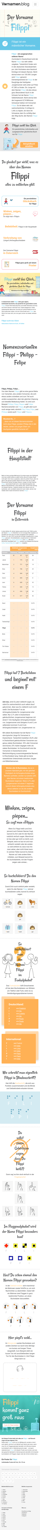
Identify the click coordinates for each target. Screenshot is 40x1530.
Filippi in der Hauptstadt (20, 226)
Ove (3, 1520)
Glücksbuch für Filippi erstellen (20, 290)
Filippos (22, 404)
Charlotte (4, 1494)
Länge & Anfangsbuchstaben (14, 238)
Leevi (3, 1514)
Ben (23, 1500)
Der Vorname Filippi (10, 252)
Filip (23, 409)
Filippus (28, 412)
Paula (21, 1019)
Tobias (4, 587)
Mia (3, 1499)
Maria (3, 1492)
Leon (3, 582)
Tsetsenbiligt (8, 543)
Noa (3, 1525)
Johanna (4, 1502)
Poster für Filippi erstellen (11, 1425)
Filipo (32, 409)
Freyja (4, 1515)
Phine (3, 1517)
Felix (3, 573)
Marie (3, 1489)
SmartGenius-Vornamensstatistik (10, 659)
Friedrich (22, 1008)
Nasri (3, 603)
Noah (3, 596)
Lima (18, 1048)
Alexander (25, 1489)
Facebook (24, 1514)
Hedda (4, 1526)
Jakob (13, 539)
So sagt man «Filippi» (12, 213)
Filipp (16, 404)
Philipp (10, 404)
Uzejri (3, 609)
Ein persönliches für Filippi (29, 201)
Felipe (30, 404)
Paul (10, 539)
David (4, 578)
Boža (14, 543)
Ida (20, 1011)
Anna (3, 1497)
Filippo (19, 412)
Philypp (4, 412)
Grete (3, 1512)
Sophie (4, 1491)
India (18, 1046)
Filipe (28, 409)
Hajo (3, 1523)
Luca (23, 1502)
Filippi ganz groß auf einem (25, 264)
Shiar (20, 543)
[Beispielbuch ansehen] (20, 143)
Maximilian (19, 539)
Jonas (4, 591)
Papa (19, 1054)
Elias (26, 539)
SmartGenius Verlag (26, 1511)
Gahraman (5, 652)
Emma (4, 1500)
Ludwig (22, 1014)
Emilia (4, 1496)
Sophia (4, 1503)
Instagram (24, 1515)
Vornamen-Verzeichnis (10, 1469)
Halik (3, 543)
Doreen (4, 1521)
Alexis (4, 1518)
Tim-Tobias (5, 646)
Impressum (24, 1512)
